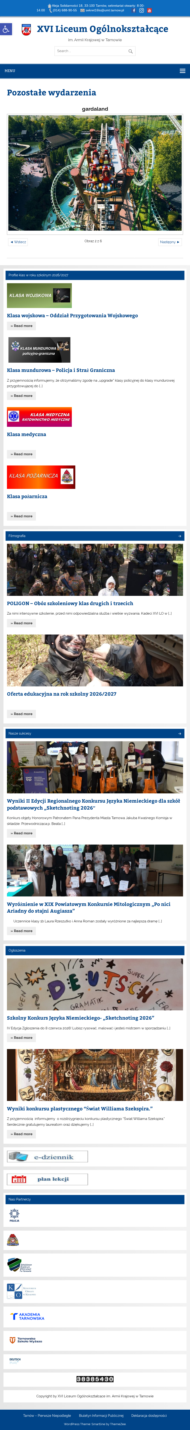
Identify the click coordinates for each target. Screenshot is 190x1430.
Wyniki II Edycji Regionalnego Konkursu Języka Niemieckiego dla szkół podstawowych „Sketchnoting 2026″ (93, 804)
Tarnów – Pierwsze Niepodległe (47, 1415)
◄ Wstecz (18, 242)
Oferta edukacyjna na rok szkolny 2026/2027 (61, 693)
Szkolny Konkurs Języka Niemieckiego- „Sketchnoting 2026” (80, 1017)
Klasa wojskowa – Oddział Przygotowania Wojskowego (72, 315)
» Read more (21, 326)
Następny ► (170, 242)
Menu (10, 71)
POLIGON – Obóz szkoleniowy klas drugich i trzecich (70, 603)
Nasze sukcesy (20, 733)
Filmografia (17, 536)
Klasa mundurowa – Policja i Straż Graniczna (61, 370)
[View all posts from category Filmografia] (179, 536)
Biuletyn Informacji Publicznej (101, 1415)
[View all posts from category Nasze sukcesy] (179, 734)
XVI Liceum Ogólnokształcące (102, 28)
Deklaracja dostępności (149, 1415)
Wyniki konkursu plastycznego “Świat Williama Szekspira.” (80, 1108)
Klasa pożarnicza (27, 496)
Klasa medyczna (26, 434)
